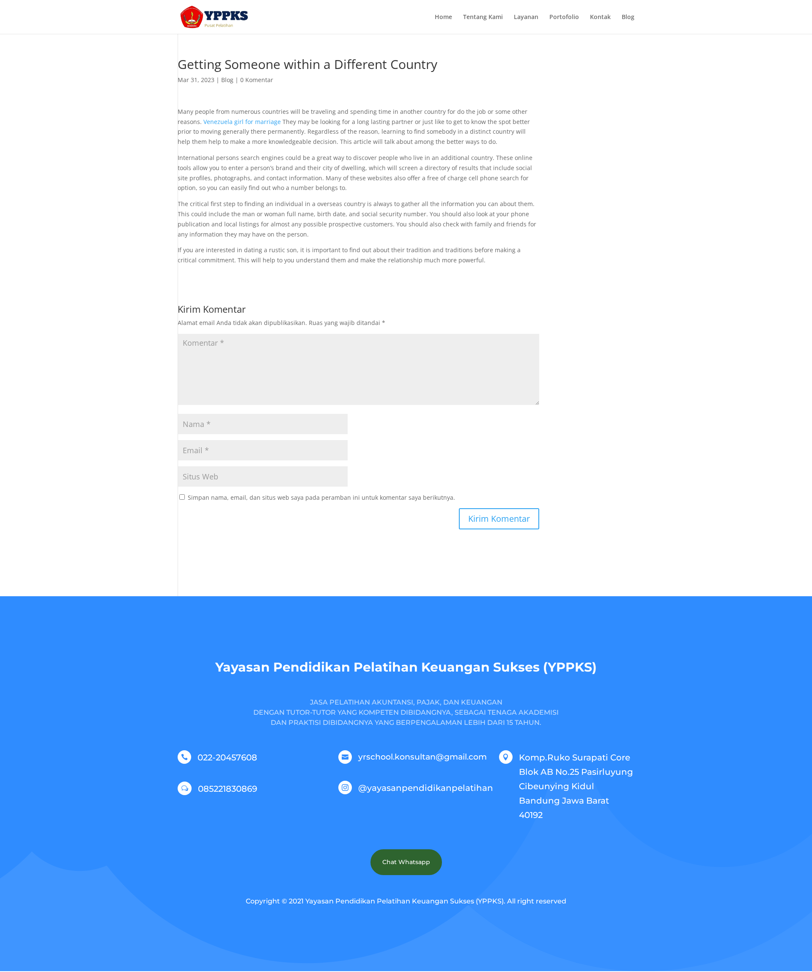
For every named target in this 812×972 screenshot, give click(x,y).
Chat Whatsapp (406, 862)
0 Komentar (256, 80)
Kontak (600, 17)
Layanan (526, 17)
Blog (628, 17)
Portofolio (564, 17)
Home (443, 17)
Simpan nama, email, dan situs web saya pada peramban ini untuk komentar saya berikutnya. (321, 497)
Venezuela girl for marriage (242, 122)
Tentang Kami (483, 17)
